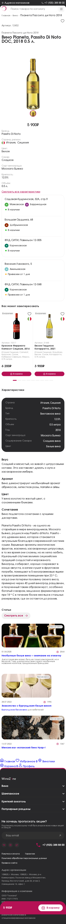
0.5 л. (5, 186)
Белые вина (53, 446)
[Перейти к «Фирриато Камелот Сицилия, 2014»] (16, 327)
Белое (6, 151)
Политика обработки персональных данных (24, 858)
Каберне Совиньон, (12, 357)
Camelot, (24, 352)
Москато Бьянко (12, 168)
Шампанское (10, 793)
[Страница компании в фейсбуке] (10, 845)
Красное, (6, 354)
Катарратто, (55, 354)
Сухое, (15, 354)
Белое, (38, 354)
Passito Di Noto (11, 134)
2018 (58, 430)
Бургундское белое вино (14, 710)
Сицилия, (14, 352)
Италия (5, 352)
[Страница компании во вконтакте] (4, 845)
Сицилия (23, 142)
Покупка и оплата (11, 854)
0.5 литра (55, 425)
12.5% (5, 177)
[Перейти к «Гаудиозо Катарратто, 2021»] (49, 327)
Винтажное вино (50, 414)
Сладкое (8, 160)
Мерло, (26, 357)
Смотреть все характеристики (21, 192)
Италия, (11, 142)
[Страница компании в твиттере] (16, 845)
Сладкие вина (52, 441)
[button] (15, 380)
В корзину (53, 908)
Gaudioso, (57, 352)
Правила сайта (9, 863)
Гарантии (30, 854)
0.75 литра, (7, 359)
